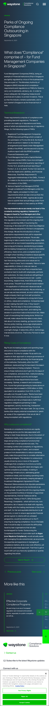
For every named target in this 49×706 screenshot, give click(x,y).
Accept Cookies (24, 702)
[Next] (46, 612)
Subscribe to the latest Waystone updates (25, 660)
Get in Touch (24, 559)
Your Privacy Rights (24, 690)
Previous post (14, 571)
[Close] (46, 673)
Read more (9, 631)
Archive (7, 15)
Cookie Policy (19, 686)
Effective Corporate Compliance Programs (18, 602)
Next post (37, 571)
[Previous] (39, 612)
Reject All (24, 696)
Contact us (11, 652)
